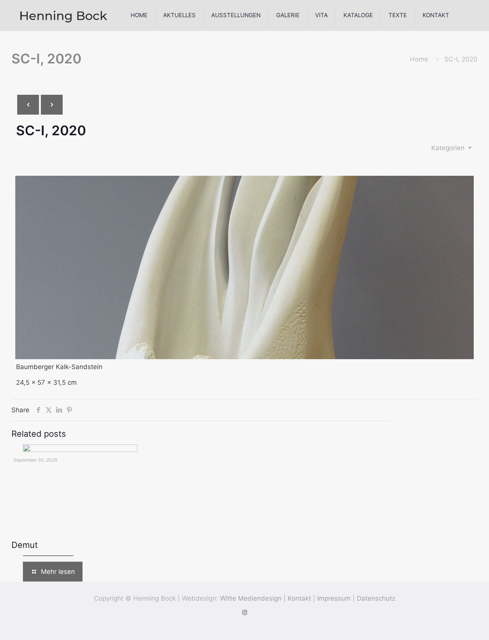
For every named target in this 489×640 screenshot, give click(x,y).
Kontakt (299, 598)
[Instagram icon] (245, 612)
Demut (24, 545)
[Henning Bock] (64, 15)
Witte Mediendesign (251, 598)
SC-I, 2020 (461, 59)
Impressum (334, 598)
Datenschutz (376, 598)
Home (419, 59)
